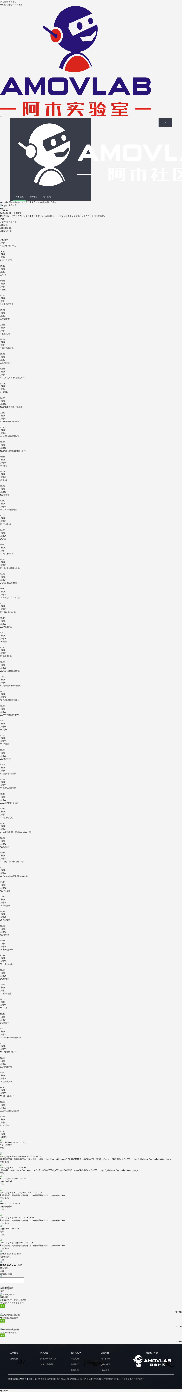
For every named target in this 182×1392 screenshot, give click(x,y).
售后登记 (75, 1364)
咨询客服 (12, 221)
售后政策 (75, 1370)
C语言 (53, 202)
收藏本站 (12, 1)
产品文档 (75, 1358)
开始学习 (4, 221)
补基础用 (45, 202)
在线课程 (33, 196)
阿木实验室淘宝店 (48, 1358)
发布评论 (4, 1288)
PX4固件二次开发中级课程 (12, 1303)
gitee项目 (105, 1370)
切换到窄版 (17, 4)
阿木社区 (20, 196)
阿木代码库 (106, 1358)
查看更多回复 (6, 1273)
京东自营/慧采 (46, 1364)
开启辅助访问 (6, 4)
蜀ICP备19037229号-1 (18, 1378)
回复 (2, 1148)
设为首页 (4, 1)
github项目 (106, 1364)
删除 (7, 1162)
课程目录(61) (6, 227)
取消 (11, 1288)
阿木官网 (47, 196)
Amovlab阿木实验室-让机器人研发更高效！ (20, 202)
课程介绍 (4, 224)
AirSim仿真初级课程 (9, 1317)
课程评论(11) (6, 230)
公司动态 (14, 1358)
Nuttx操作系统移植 (8, 1332)
